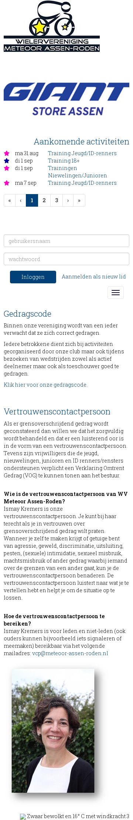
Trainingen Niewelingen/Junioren (77, 171)
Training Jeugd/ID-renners (82, 153)
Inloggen (33, 276)
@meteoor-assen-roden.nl (70, 653)
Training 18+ (63, 160)
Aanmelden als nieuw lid (94, 276)
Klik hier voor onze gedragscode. (46, 384)
